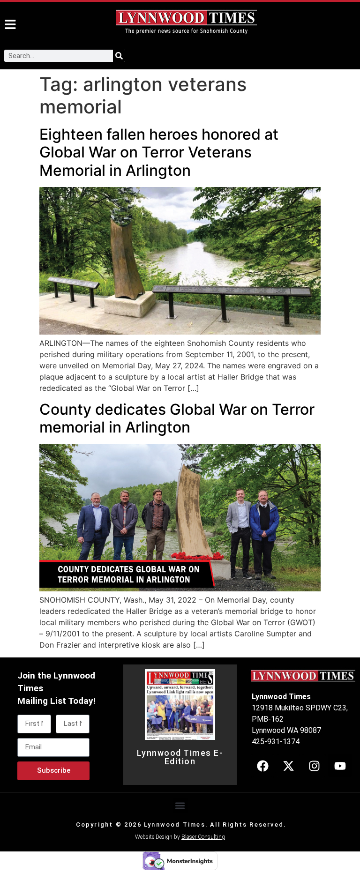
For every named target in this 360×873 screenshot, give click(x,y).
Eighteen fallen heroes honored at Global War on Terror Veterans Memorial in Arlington (158, 152)
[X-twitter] (288, 765)
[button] (180, 805)
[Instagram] (314, 765)
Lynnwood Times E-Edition (180, 757)
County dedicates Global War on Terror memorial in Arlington (177, 418)
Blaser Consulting (203, 837)
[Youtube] (340, 765)
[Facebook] (262, 765)
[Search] (119, 56)
